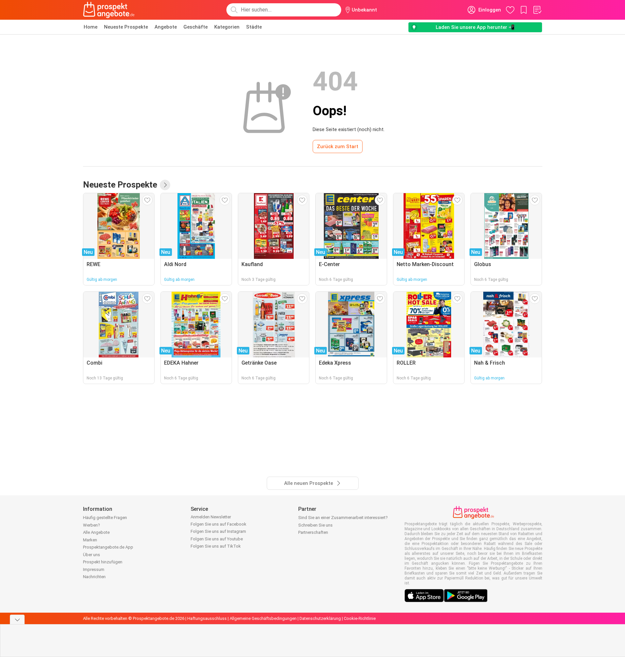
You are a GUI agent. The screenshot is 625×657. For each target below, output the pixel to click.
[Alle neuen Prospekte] (165, 185)
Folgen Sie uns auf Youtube (217, 538)
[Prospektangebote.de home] (109, 10)
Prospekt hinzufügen (102, 561)
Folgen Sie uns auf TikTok (216, 546)
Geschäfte (195, 27)
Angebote (166, 27)
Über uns (91, 554)
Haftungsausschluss (207, 618)
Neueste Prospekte (126, 27)
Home (90, 27)
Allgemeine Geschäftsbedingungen (263, 618)
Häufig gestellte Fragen (105, 517)
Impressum (93, 569)
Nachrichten (94, 576)
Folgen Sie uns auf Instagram (218, 531)
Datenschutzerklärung (320, 618)
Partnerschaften (313, 532)
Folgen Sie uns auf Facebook (218, 524)
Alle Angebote (96, 532)
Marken (90, 539)
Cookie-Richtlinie (360, 618)
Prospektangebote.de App (108, 547)
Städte (254, 27)
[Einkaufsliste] (537, 10)
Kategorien (227, 27)
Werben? (91, 525)
